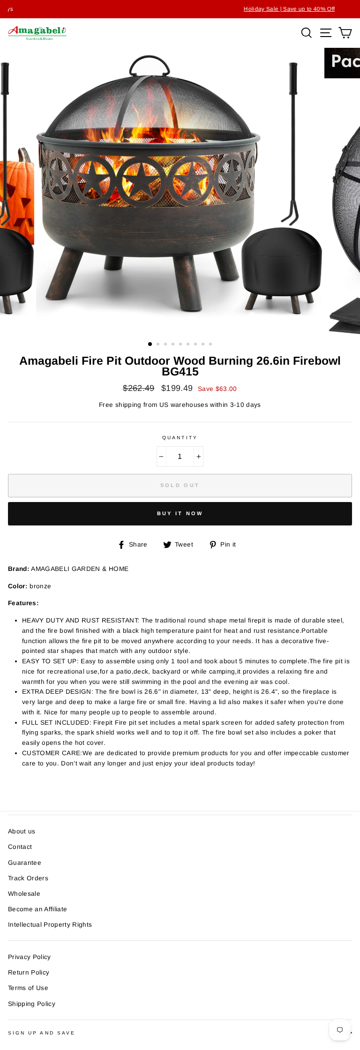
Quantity (179, 437)
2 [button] (159, 345)
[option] (180, 9)
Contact (20, 846)
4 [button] (174, 345)
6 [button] (189, 345)
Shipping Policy (31, 1003)
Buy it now (180, 513)
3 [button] (166, 345)
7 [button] (196, 345)
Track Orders (28, 878)
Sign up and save (41, 1032)
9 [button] (211, 345)
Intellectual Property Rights (50, 924)
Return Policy (28, 972)
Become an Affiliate (37, 909)
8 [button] (204, 345)
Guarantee (24, 862)
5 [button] (181, 345)
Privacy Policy (29, 956)
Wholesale (24, 893)
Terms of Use (28, 987)
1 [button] (150, 344)
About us (22, 831)
